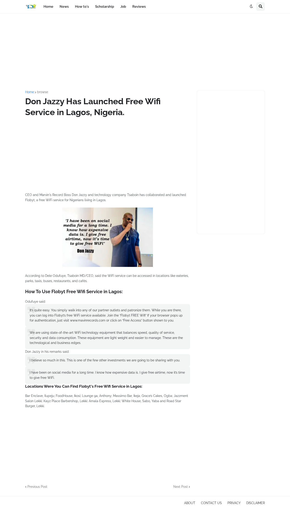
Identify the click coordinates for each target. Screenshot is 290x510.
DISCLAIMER (255, 503)
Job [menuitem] (123, 7)
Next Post (180, 486)
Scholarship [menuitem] (104, 7)
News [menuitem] (64, 7)
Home (29, 92)
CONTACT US (211, 503)
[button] (251, 6)
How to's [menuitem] (82, 7)
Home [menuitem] (48, 7)
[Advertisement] (145, 52)
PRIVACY (234, 503)
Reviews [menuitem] (139, 7)
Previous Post (37, 486)
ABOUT (189, 503)
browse (42, 92)
